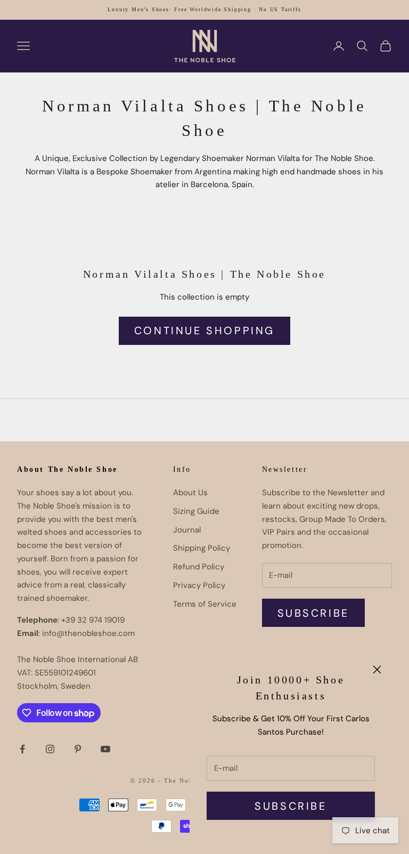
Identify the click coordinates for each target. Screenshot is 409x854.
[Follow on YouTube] (105, 749)
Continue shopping (204, 330)
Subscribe (290, 806)
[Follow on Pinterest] (77, 749)
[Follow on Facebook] (22, 749)
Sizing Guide (196, 511)
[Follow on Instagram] (50, 749)
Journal (187, 530)
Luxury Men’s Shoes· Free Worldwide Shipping (179, 9)
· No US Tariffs (277, 9)
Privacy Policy (199, 585)
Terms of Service (204, 604)
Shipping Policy (201, 548)
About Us (190, 492)
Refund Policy (198, 566)
